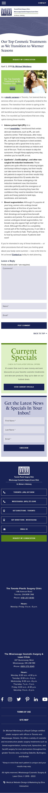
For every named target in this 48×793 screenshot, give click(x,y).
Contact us (17, 254)
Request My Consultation (24, 59)
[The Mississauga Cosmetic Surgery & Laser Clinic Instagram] (10, 700)
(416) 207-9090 (27, 597)
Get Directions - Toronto (24, 510)
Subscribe (24, 448)
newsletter (15, 128)
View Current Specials (24, 387)
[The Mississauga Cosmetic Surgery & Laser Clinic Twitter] (19, 700)
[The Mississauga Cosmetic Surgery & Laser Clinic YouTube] (44, 700)
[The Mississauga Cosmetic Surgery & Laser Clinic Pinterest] (27, 700)
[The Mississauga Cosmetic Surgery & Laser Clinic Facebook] (2, 700)
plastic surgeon (12, 97)
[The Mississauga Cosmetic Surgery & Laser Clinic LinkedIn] (36, 699)
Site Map (24, 719)
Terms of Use (24, 711)
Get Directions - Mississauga (24, 520)
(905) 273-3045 (27, 666)
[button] (4, 3)
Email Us (24, 529)
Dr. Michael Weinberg (21, 66)
